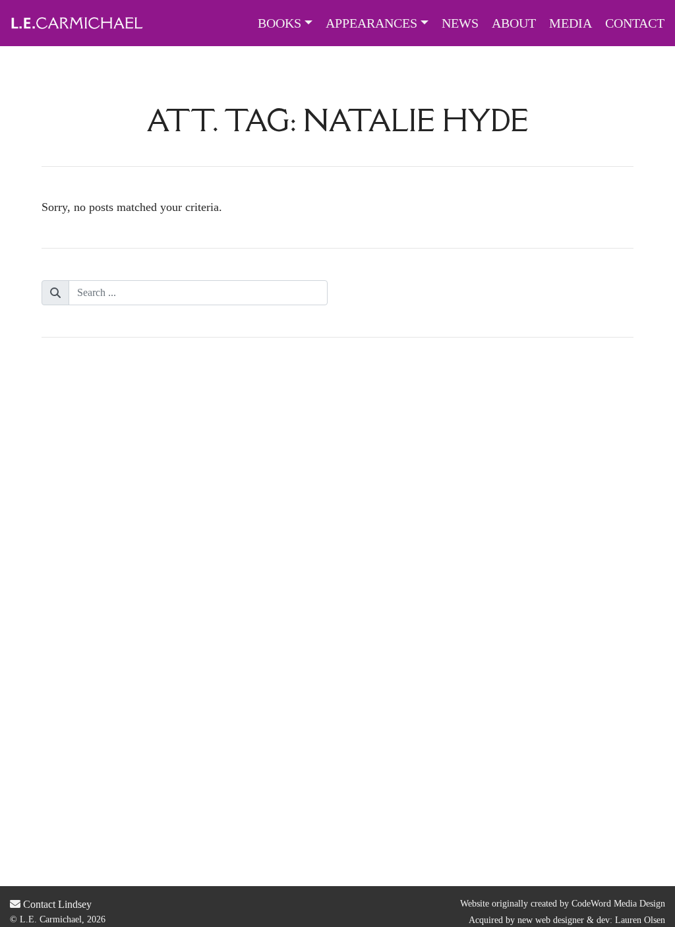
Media (570, 23)
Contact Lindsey (56, 904)
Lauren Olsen (640, 920)
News (460, 23)
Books (279, 23)
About (514, 23)
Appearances (371, 23)
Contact (634, 23)
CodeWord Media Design (618, 904)
